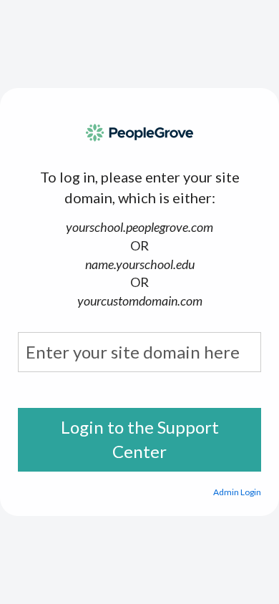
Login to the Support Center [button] (140, 439)
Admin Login (237, 492)
